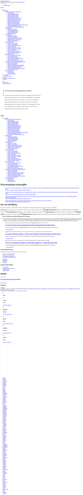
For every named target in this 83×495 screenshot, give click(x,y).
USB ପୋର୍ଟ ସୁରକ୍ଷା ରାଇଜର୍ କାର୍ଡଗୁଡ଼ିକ (15, 66)
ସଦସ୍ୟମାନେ (2, 287)
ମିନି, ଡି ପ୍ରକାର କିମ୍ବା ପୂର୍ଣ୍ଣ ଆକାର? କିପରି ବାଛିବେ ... (10, 279)
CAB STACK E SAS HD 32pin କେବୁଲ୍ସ (16, 26)
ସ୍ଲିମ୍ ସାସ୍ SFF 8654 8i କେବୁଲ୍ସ (14, 20)
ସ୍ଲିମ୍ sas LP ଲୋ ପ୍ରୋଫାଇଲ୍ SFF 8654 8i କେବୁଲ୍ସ (18, 24)
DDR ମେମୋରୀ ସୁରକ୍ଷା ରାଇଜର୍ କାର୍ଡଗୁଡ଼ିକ (16, 65)
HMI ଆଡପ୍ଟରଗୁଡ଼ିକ (12, 33)
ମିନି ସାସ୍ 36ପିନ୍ (44, 288)
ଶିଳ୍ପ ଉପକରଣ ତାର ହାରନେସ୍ (13, 57)
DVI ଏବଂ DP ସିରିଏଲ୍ (7, 83)
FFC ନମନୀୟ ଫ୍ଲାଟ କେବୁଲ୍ (60, 288)
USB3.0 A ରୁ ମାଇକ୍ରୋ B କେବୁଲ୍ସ (14, 37)
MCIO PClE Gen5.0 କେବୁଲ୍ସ (13, 21)
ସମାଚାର (4, 77)
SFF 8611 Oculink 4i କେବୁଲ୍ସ (13, 22)
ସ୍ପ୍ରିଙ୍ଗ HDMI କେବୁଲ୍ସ (13, 32)
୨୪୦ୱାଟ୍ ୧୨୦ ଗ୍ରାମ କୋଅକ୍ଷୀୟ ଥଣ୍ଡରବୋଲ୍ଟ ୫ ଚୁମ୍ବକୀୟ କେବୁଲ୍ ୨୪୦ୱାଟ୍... (21, 194)
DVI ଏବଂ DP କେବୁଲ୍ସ (9, 70)
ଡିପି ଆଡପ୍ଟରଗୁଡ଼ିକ (11, 73)
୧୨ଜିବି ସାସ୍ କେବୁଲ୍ (51, 288)
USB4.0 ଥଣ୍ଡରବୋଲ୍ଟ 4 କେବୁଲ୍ (14, 47)
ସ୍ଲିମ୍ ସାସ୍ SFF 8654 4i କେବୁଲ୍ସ (14, 19)
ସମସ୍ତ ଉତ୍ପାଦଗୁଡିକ (10, 289)
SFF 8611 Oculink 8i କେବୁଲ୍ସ (13, 23)
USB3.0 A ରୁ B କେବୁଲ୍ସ (12, 36)
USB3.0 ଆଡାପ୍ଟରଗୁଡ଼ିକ (12, 41)
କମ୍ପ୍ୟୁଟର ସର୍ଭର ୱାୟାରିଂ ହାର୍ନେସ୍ (14, 55)
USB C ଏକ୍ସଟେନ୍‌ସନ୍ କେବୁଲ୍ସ (13, 50)
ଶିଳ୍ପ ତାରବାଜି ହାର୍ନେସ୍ (9, 54)
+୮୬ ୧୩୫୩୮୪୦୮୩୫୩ (20, 2)
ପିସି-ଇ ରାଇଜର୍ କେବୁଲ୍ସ (12, 64)
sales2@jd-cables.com (7, 305)
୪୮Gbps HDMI (69, 288)
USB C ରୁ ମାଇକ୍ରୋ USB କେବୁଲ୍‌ (14, 45)
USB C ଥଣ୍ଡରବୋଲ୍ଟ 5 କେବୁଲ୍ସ (14, 48)
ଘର (3, 9)
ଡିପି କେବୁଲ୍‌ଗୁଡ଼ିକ (11, 72)
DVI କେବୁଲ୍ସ (10, 71)
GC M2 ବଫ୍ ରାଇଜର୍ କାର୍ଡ (13, 69)
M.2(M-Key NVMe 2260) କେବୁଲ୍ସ (15, 18)
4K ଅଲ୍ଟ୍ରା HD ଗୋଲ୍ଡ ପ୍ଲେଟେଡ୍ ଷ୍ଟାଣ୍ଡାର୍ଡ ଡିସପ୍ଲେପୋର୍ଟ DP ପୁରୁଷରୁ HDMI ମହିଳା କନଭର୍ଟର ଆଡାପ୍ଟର (30, 225)
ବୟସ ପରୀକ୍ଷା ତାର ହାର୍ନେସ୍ (13, 59)
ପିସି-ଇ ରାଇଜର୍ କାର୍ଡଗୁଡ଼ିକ (13, 62)
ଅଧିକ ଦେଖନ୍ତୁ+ (3, 282)
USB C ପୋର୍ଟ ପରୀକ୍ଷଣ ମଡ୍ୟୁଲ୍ (14, 67)
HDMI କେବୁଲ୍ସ (8, 28)
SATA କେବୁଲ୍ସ (11, 12)
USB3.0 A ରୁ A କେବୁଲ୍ (12, 35)
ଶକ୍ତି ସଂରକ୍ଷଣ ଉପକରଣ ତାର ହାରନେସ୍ (15, 58)
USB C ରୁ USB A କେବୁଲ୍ (13, 43)
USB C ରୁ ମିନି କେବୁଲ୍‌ (12, 46)
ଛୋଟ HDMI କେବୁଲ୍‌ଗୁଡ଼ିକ (13, 30)
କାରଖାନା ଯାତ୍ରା (8, 76)
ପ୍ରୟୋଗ (5, 79)
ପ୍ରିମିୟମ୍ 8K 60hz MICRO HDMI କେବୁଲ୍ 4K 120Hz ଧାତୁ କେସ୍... (18, 198)
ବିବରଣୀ (11, 229)
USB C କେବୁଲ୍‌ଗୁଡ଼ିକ (9, 42)
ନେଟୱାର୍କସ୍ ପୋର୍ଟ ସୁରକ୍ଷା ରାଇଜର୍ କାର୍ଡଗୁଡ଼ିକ (16, 68)
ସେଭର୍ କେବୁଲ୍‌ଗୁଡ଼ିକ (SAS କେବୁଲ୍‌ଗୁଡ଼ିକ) (13, 11)
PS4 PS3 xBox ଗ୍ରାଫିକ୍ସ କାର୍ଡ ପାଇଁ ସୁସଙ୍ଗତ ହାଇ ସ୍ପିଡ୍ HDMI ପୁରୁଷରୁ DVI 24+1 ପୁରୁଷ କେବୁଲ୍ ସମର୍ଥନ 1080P (31, 242)
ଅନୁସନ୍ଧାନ (8, 229)
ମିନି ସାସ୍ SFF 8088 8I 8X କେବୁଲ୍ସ (14, 25)
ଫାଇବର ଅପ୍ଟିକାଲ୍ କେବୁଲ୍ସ (13, 53)
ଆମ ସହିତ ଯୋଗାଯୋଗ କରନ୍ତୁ (9, 78)
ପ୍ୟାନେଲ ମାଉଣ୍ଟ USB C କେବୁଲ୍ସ (15, 52)
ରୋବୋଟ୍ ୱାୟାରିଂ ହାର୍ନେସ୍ (12, 56)
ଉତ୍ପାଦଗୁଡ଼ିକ (5, 10)
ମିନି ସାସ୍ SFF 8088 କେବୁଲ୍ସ (13, 15)
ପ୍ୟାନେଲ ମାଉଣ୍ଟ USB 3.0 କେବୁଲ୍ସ (15, 38)
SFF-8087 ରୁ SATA (37, 288)
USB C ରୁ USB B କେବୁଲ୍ (13, 44)
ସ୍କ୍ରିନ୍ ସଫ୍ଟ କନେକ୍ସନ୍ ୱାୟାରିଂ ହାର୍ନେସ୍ (15, 60)
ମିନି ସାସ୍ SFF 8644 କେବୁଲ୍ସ (13, 17)
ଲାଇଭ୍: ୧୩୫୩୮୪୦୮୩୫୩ (8, 323)
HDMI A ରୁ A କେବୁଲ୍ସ (12, 29)
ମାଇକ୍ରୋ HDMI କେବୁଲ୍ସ (13, 31)
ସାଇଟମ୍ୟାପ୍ (30, 288)
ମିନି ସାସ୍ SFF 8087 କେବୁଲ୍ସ (13, 13)
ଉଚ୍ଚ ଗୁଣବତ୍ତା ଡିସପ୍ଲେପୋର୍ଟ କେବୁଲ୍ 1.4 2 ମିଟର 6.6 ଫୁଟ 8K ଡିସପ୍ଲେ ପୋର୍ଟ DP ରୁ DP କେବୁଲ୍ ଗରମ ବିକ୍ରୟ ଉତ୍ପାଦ (33, 234)
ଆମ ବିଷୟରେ (5, 74)
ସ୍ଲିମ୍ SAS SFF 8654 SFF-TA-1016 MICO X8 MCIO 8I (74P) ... (18, 201)
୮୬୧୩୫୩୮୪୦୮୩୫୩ (7, 332)
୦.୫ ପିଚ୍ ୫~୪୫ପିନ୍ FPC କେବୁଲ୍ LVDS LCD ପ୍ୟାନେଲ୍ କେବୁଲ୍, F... (18, 190)
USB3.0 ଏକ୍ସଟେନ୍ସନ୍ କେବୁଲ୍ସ (14, 40)
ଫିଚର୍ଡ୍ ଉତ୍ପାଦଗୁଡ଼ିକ (24, 288)
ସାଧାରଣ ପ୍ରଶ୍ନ (6, 270)
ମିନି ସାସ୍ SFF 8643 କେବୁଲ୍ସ (13, 16)
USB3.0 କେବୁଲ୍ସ (8, 34)
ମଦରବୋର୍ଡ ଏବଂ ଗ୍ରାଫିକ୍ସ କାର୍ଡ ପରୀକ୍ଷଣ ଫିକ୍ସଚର (15, 61)
